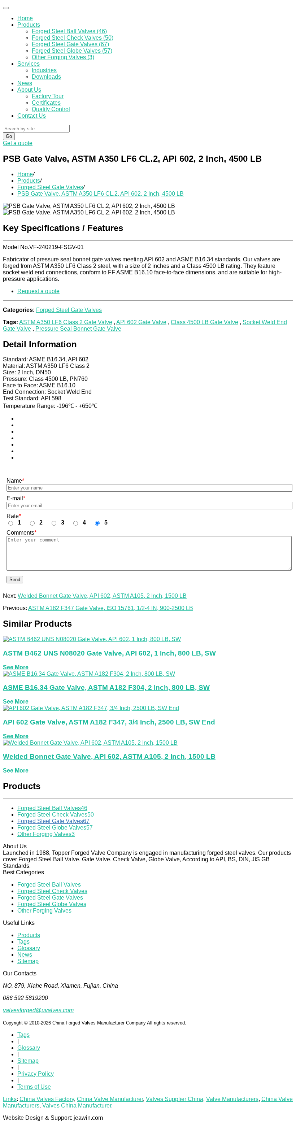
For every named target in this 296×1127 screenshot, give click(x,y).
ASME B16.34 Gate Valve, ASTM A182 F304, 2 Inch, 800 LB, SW (106, 687)
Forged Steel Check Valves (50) (72, 38)
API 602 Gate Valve (141, 322)
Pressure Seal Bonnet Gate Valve (78, 329)
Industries (44, 70)
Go (9, 136)
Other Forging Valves (46, 834)
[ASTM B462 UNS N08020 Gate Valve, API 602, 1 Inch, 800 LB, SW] (92, 639)
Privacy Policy (35, 1074)
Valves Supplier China (174, 1099)
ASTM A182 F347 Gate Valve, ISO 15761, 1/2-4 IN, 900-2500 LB (110, 608)
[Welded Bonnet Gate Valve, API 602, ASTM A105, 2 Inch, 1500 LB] (90, 743)
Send (14, 579)
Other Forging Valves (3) (63, 57)
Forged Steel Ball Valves (52, 808)
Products (28, 25)
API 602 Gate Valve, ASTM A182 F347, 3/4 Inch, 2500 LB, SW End (109, 722)
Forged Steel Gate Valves (50, 187)
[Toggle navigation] (6, 8)
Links (10, 1099)
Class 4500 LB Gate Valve (204, 322)
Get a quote (17, 143)
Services (28, 64)
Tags (23, 942)
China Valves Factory (46, 1099)
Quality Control (51, 109)
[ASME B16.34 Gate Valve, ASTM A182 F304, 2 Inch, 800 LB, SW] (89, 674)
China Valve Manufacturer (110, 1099)
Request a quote (38, 291)
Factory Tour (48, 96)
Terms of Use (34, 1087)
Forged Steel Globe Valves (55, 827)
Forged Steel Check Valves (55, 814)
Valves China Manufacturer (76, 1105)
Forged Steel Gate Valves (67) (70, 44)
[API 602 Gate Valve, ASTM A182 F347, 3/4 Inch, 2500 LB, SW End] (91, 708)
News (24, 83)
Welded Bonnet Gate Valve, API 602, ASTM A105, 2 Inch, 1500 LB (102, 596)
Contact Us (31, 116)
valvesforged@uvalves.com (38, 1010)
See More (16, 667)
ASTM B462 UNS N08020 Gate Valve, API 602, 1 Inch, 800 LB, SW (109, 653)
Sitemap (28, 961)
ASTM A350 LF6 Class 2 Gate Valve (65, 322)
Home (25, 18)
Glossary (28, 948)
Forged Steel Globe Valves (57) (72, 51)
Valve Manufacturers (232, 1099)
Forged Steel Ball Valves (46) (69, 31)
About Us (29, 90)
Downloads (46, 77)
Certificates (46, 103)
